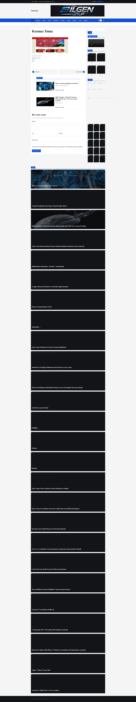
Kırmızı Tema (35, 23)
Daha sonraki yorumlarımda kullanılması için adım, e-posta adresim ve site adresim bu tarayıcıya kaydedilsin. (58, 146)
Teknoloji (56, 20)
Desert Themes (52, 699)
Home (32, 23)
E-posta (60, 133)
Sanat (49, 20)
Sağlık (68, 20)
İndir (33, 61)
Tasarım (62, 20)
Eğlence (74, 20)
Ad (32, 133)
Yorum (34, 121)
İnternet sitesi (35, 140)
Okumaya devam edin (59, 90)
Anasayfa (38, 20)
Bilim (44, 20)
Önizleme (33, 59)
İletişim (85, 20)
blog (80, 20)
